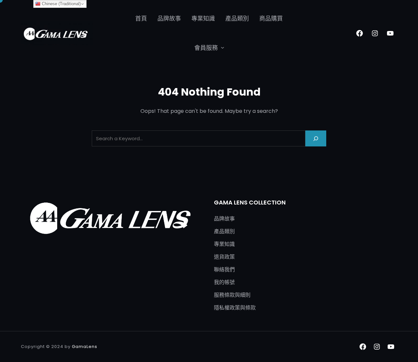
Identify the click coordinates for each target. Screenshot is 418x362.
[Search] (315, 138)
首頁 (141, 18)
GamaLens (84, 346)
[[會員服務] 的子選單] (222, 47)
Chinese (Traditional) (60, 3)
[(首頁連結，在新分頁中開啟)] (57, 33)
